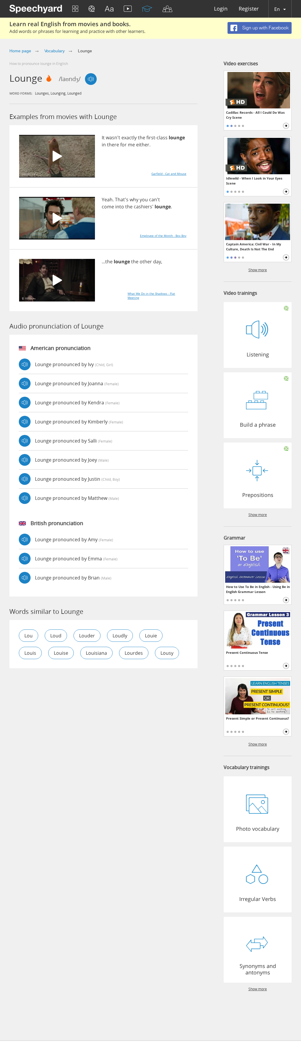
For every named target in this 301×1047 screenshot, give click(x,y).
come (108, 206)
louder (87, 635)
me (131, 144)
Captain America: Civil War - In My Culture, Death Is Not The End (253, 246)
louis (30, 653)
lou (28, 635)
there (113, 144)
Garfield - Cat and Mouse (168, 174)
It (103, 137)
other (146, 261)
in (104, 144)
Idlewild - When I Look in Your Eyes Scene (254, 180)
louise (61, 653)
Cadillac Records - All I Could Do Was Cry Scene (255, 115)
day (157, 261)
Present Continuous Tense (247, 652)
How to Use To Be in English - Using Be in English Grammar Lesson (258, 589)
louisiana (96, 653)
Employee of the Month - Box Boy (163, 236)
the (141, 137)
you (144, 199)
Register (249, 9)
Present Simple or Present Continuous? (257, 718)
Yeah (107, 199)
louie (151, 635)
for (123, 144)
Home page (20, 50)
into (119, 206)
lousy (166, 653)
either (142, 144)
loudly (120, 635)
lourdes (134, 653)
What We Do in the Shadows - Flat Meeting (151, 296)
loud (55, 635)
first (150, 137)
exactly (129, 137)
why (134, 199)
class (162, 137)
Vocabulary (54, 50)
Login (221, 9)
